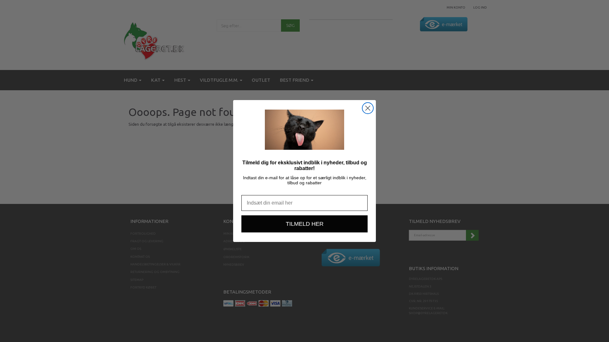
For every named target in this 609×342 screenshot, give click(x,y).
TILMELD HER (305, 224)
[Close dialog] (367, 108)
